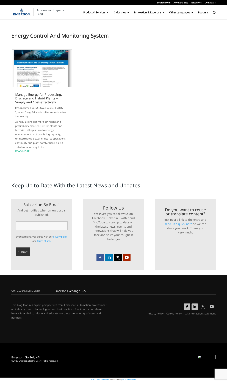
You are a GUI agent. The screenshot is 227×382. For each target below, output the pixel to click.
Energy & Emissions (34, 112)
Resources (196, 3)
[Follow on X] (118, 257)
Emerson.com (163, 3)
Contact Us (210, 3)
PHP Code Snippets (100, 379)
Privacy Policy (156, 313)
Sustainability (21, 116)
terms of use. (44, 240)
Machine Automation (55, 112)
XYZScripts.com (129, 379)
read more (22, 151)
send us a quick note (178, 224)
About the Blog (181, 3)
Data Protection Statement (200, 313)
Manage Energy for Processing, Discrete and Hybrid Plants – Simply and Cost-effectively (38, 98)
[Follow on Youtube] (127, 257)
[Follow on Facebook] (100, 257)
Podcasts (203, 12)
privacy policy (60, 236)
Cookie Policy (174, 313)
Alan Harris (23, 107)
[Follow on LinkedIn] (109, 257)
